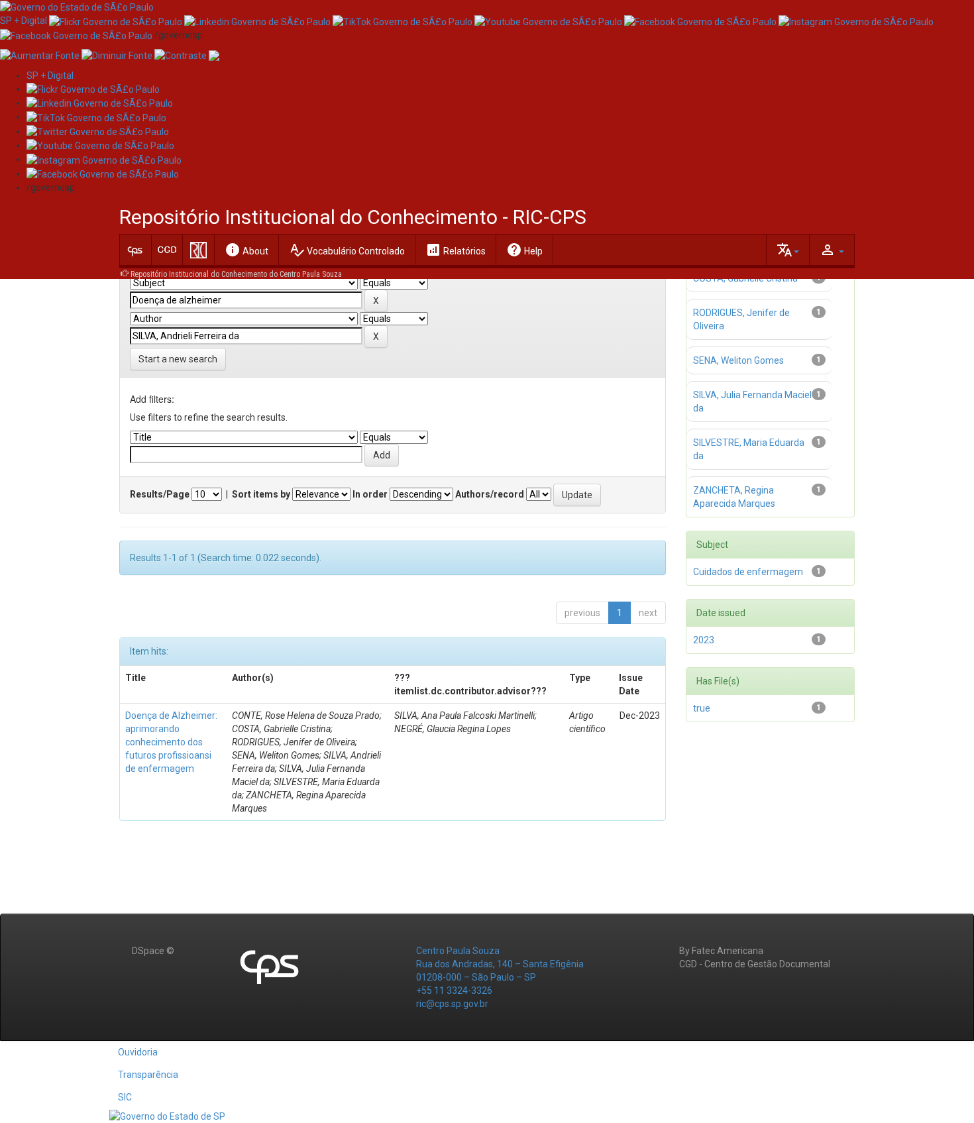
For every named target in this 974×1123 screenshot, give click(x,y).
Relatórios (455, 250)
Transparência (148, 1074)
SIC (125, 1097)
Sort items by (261, 494)
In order (370, 494)
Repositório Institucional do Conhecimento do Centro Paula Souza (236, 274)
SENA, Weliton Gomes (738, 360)
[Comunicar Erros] (214, 55)
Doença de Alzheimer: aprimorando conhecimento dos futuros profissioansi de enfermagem (171, 742)
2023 (703, 640)
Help (524, 250)
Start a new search (177, 359)
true (701, 708)
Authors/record (489, 494)
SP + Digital (23, 20)
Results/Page (159, 494)
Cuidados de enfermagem (748, 571)
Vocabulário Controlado (347, 250)
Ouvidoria (138, 1052)
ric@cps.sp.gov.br (452, 1003)
